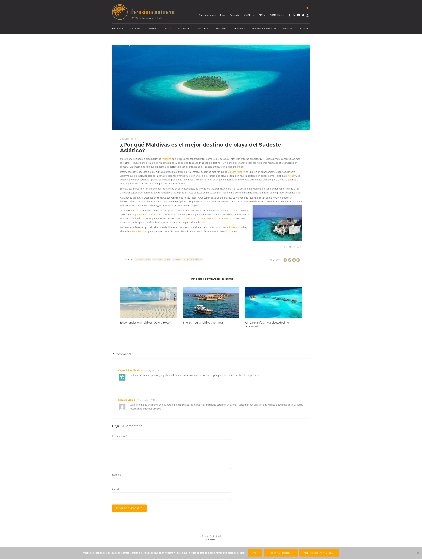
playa (167, 259)
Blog (222, 15)
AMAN (262, 15)
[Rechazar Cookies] (418, 553)
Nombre (116, 474)
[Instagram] (307, 15)
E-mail (115, 489)
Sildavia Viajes (126, 399)
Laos (168, 28)
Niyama (160, 214)
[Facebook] (290, 15)
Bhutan (288, 28)
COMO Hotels (277, 15)
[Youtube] (299, 15)
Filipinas (305, 28)
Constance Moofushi (223, 218)
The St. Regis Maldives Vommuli (203, 322)
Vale (255, 553)
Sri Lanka (221, 28)
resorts (177, 259)
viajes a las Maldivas (130, 370)
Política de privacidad (319, 553)
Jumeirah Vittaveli (144, 214)
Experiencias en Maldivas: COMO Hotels (146, 322)
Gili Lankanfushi (190, 218)
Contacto (235, 15)
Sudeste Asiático (236, 171)
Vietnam (135, 28)
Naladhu (204, 218)
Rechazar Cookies (281, 553)
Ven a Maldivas (140, 231)
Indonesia (203, 28)
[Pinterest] (294, 15)
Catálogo (249, 15)
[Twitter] (303, 15)
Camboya (152, 28)
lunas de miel (143, 259)
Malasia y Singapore (264, 28)
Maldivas (239, 28)
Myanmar (117, 28)
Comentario (119, 436)
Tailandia (184, 28)
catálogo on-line (234, 227)
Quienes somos (207, 15)
